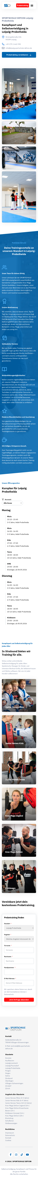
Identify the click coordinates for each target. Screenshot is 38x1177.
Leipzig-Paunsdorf (12, 1066)
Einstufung (9, 1118)
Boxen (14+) (10, 1111)
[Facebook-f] (10, 1154)
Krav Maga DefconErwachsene (17, 1108)
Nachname (7, 956)
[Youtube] (27, 1154)
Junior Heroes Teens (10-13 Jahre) (18, 1103)
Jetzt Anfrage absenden (19, 1000)
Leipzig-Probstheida (12, 1068)
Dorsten (8, 1058)
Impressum (9, 1133)
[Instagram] (16, 1154)
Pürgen (8, 1071)
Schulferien (9, 1121)
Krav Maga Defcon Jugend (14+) (17, 1105)
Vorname (7, 945)
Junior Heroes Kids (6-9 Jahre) (17, 1100)
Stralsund (8, 1078)
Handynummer (9, 967)
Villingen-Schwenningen (14, 1083)
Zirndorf (8, 1086)
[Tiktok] (22, 1154)
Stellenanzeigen (11, 1123)
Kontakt (8, 1138)
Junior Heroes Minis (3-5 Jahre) (17, 1098)
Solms (7, 1076)
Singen (7, 1073)
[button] (32, 5)
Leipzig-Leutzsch (11, 1063)
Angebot (7, 934)
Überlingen (9, 1081)
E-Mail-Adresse (9, 978)
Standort (7, 923)
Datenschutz (9, 994)
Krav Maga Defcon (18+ (14, 1116)
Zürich (7, 1088)
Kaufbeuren (9, 1060)
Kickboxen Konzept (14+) (14, 1113)
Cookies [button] (8, 1140)
